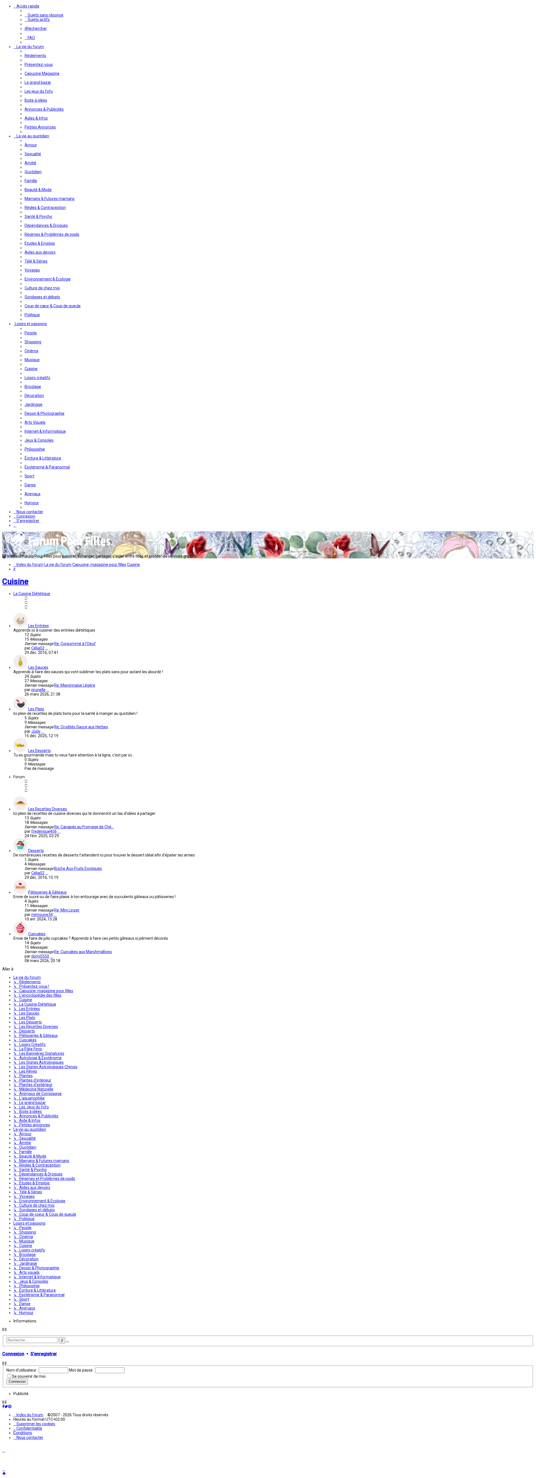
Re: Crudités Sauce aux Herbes (81, 727)
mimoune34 (42, 914)
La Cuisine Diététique (31, 593)
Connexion (13, 1353)
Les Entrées (38, 625)
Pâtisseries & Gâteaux (47, 892)
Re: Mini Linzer (67, 910)
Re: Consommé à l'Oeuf (75, 643)
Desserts (36, 850)
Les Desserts (39, 750)
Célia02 (37, 648)
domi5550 (40, 956)
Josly (35, 731)
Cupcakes (37, 934)
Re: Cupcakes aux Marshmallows (83, 951)
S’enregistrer (43, 1353)
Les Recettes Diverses (47, 809)
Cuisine (15, 581)
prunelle (38, 689)
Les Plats (36, 709)
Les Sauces (38, 667)
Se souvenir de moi (29, 1376)
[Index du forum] (58, 548)
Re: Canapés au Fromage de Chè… (84, 827)
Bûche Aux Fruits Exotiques (78, 868)
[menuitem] (44, 15)
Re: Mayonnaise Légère (74, 685)
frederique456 (44, 831)
